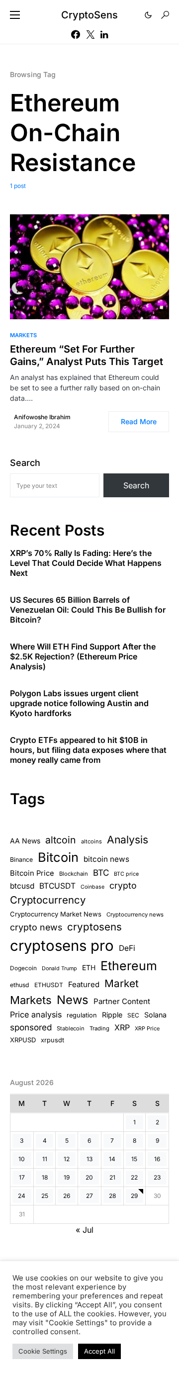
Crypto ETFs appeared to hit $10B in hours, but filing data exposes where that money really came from (88, 750)
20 (89, 1177)
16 (157, 1159)
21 (112, 1177)
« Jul (84, 1230)
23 (157, 1177)
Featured (83, 984)
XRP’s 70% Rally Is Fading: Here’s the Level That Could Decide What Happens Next (86, 563)
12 (67, 1159)
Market (121, 983)
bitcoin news (106, 859)
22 (134, 1177)
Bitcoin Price (32, 873)
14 (112, 1159)
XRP (122, 1027)
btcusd (22, 886)
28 (112, 1195)
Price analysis (36, 1014)
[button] (15, 15)
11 (44, 1159)
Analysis (127, 839)
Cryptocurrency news (135, 914)
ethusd (19, 985)
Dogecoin (23, 968)
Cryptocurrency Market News (55, 914)
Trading (99, 1028)
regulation (82, 1015)
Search (25, 463)
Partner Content (121, 1001)
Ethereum (128, 965)
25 (44, 1195)
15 (134, 1159)
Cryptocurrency (48, 900)
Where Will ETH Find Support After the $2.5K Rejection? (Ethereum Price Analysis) (83, 656)
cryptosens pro (62, 945)
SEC (133, 1015)
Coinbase (92, 887)
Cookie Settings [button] (42, 1351)
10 (21, 1159)
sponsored (31, 1027)
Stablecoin (71, 1028)
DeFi (127, 948)
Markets (23, 335)
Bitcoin (58, 857)
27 (89, 1195)
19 (67, 1177)
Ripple (112, 1014)
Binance (21, 859)
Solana (155, 1014)
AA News (25, 840)
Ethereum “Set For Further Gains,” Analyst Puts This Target (86, 355)
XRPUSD (23, 1040)
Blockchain (73, 873)
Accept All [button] (99, 1351)
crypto (123, 885)
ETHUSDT (48, 985)
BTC (101, 873)
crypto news (36, 927)
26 (66, 1195)
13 (89, 1159)
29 (134, 1195)
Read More (139, 421)
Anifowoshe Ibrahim (42, 417)
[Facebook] (75, 34)
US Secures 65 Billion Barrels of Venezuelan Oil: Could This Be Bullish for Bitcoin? (88, 610)
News (73, 1000)
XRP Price (147, 1028)
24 (21, 1195)
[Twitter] (90, 34)
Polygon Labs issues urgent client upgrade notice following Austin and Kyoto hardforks (79, 703)
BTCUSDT (57, 886)
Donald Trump (59, 968)
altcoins (91, 841)
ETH (88, 967)
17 (22, 1177)
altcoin (60, 840)
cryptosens (94, 926)
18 (45, 1177)
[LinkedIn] (104, 34)
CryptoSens (89, 15)
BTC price (126, 874)
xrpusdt (52, 1040)
